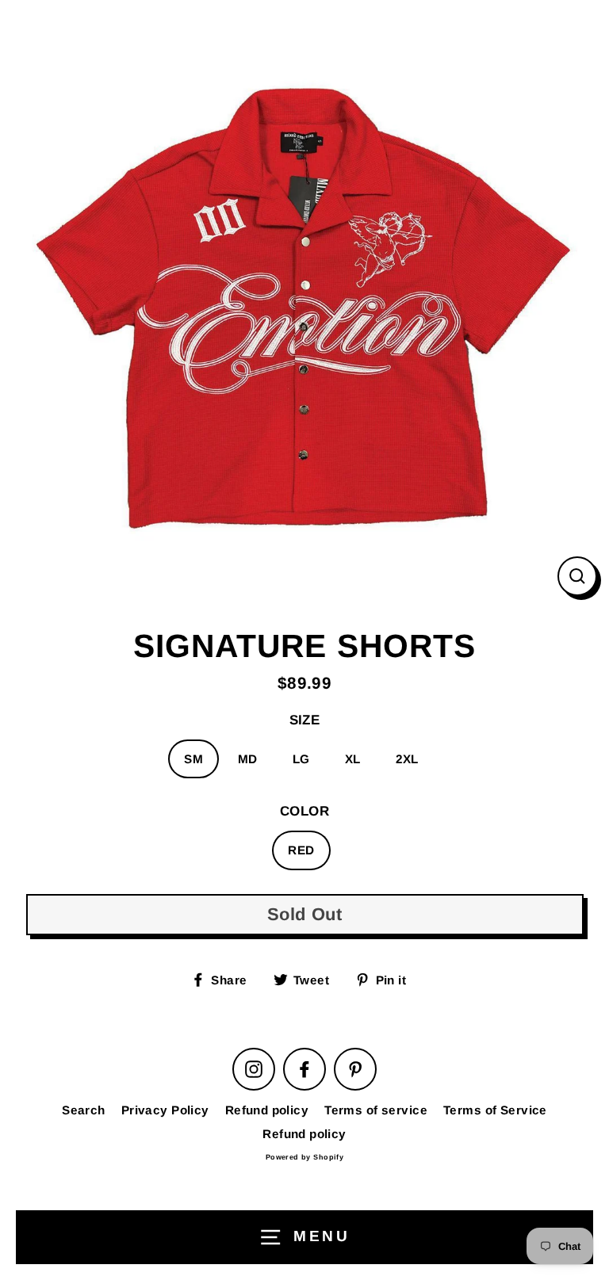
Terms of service (375, 1110)
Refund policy (267, 1110)
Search (83, 1110)
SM (193, 759)
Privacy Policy (165, 1110)
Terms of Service (495, 1110)
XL (353, 759)
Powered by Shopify (305, 1157)
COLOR (304, 811)
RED (301, 850)
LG (301, 759)
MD (248, 759)
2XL (407, 759)
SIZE (304, 720)
